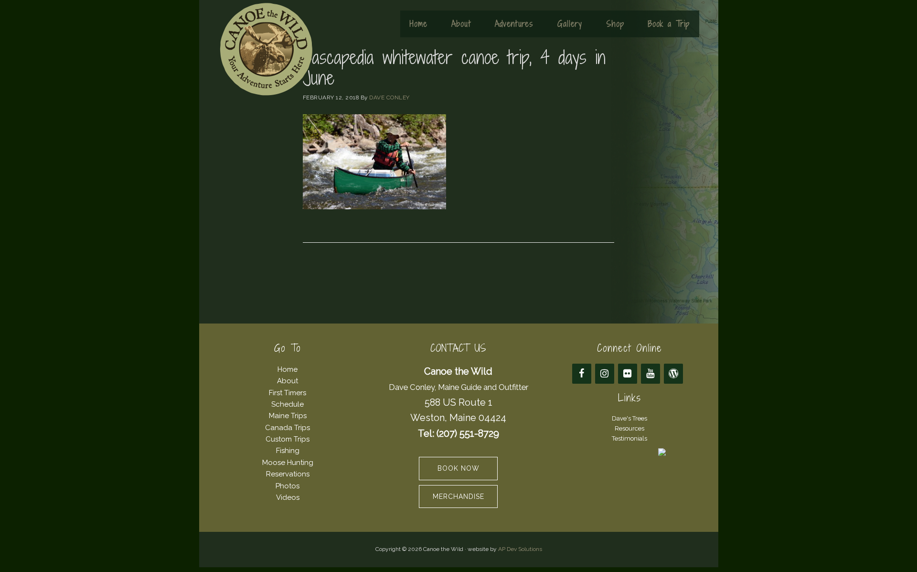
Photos (287, 486)
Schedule (287, 404)
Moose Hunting (287, 462)
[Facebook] (581, 374)
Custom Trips (287, 439)
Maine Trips (288, 415)
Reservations (287, 474)
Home (287, 369)
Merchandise (458, 496)
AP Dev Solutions (520, 549)
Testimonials (629, 438)
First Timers (287, 393)
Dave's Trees (629, 418)
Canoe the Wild (266, 49)
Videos (287, 497)
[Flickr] (627, 374)
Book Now (458, 468)
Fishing (287, 450)
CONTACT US (458, 348)
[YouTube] (650, 374)
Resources (629, 428)
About (287, 381)
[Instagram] (604, 374)
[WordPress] (673, 374)
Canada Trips (287, 427)
